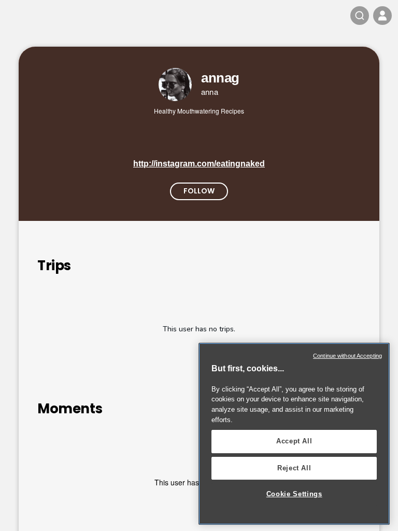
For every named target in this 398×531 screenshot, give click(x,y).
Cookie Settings (294, 494)
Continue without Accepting (347, 356)
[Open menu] (382, 15)
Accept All (294, 441)
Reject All (294, 468)
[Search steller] (359, 15)
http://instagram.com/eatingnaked (199, 163)
